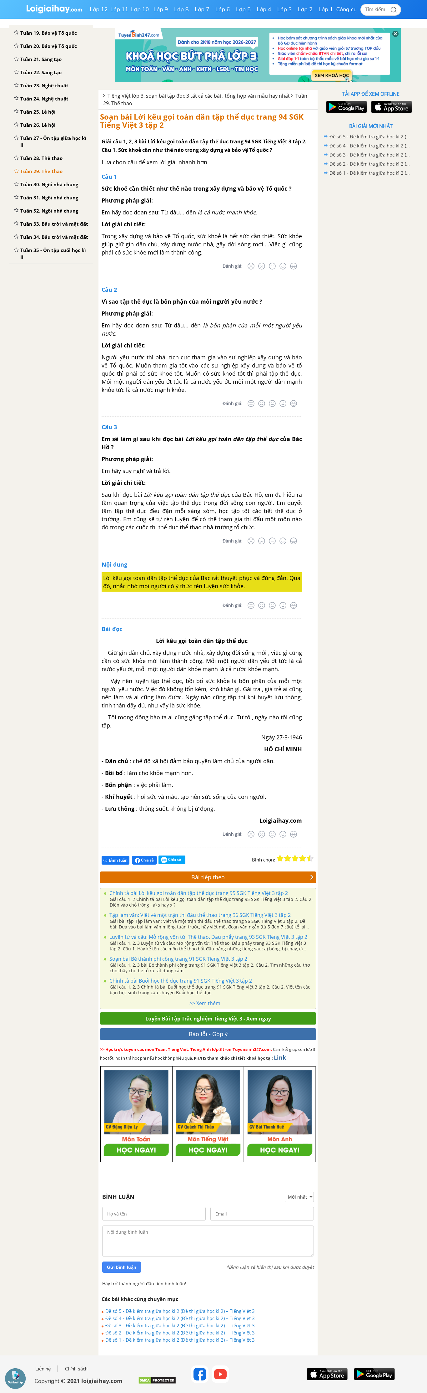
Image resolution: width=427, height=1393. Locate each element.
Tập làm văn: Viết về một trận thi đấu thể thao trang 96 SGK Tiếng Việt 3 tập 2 (199, 915)
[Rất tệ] (251, 266)
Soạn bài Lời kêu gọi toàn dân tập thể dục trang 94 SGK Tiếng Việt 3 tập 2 (202, 120)
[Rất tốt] (293, 266)
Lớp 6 (222, 9)
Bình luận (118, 860)
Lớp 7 (202, 9)
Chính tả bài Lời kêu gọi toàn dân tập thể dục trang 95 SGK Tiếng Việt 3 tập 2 (198, 893)
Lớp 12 (99, 9)
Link (280, 1057)
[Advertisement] (371, 277)
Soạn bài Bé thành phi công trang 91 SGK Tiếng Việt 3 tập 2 (177, 958)
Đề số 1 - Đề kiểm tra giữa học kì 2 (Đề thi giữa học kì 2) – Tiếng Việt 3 (180, 1340)
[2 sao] (287, 858)
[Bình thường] (272, 266)
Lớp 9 (160, 9)
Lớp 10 (140, 9)
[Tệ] (262, 266)
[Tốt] (283, 266)
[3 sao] (295, 858)
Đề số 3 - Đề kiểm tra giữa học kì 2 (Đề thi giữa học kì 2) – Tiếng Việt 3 (180, 1325)
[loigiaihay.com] (54, 12)
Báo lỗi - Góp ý (208, 1034)
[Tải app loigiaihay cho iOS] (391, 107)
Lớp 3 (284, 9)
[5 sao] (310, 858)
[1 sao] (280, 858)
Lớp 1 (326, 9)
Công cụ (346, 9)
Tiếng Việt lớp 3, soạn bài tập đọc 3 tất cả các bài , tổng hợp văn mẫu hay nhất (199, 95)
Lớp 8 (181, 9)
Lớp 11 (119, 9)
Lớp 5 (243, 9)
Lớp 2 (305, 9)
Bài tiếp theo (208, 877)
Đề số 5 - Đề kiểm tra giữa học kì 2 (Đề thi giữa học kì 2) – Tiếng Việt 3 (180, 1311)
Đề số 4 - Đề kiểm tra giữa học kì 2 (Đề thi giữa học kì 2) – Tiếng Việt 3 (180, 1318)
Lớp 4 (264, 9)
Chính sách (76, 1368)
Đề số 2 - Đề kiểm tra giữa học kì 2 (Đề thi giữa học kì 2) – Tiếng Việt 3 (180, 1332)
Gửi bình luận (121, 1267)
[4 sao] (302, 858)
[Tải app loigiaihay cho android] (346, 107)
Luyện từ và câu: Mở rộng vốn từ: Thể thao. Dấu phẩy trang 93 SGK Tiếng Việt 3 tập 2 (207, 936)
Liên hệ (43, 1368)
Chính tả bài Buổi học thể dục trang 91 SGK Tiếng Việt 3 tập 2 (180, 980)
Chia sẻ (147, 860)
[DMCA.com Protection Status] (157, 1383)
